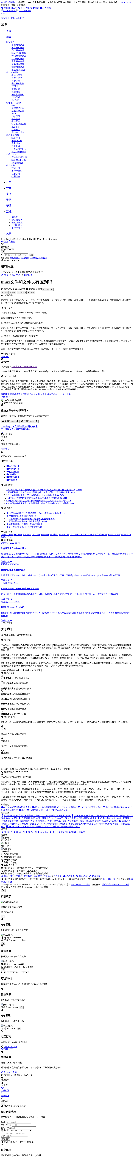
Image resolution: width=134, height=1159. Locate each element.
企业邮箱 (16, 143)
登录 (30, 8)
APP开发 (34, 258)
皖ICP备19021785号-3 (80, 884)
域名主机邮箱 (12, 135)
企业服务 (10, 165)
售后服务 (57, 876)
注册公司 (16, 174)
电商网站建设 (18, 61)
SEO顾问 (16, 116)
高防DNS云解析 (19, 152)
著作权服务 (17, 171)
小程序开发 (15, 258)
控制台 (7, 8)
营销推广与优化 (13, 103)
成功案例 (68, 832)
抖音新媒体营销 (19, 124)
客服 (22, 8)
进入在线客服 (10, 1072)
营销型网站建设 (19, 56)
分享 (32, 292)
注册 (37, 8)
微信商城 (16, 92)
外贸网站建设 (18, 48)
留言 (3, 1136)
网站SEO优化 (7, 534)
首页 (8, 30)
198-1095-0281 (125, 2)
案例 (8, 193)
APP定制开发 (18, 94)
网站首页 (8, 876)
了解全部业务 (7, 397)
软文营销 (16, 118)
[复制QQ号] (19, 1028)
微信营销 (16, 121)
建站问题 (28, 275)
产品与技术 (11, 154)
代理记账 (16, 176)
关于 (8, 233)
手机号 (4, 1125)
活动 (9, 211)
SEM (14, 113)
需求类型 (5, 1130)
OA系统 (15, 100)
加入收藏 (46, 8)
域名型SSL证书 (19, 160)
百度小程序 (17, 78)
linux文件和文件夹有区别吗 (24, 366)
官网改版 (27, 534)
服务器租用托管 (19, 149)
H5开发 (15, 86)
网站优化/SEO (18, 108)
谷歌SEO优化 (18, 111)
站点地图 (96, 876)
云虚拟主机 (17, 141)
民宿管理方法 (114, 534)
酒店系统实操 (100, 534)
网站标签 (83, 876)
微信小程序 (17, 75)
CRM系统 (16, 97)
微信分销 (16, 89)
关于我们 (18, 876)
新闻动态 (80, 832)
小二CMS (36, 534)
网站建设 (10, 42)
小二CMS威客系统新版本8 (82, 534)
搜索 (31, 255)
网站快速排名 (18, 132)
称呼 (3, 1122)
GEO (14, 105)
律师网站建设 (18, 67)
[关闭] (3, 969)
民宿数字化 (64, 534)
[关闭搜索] (3, 252)
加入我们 (38, 876)
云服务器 (16, 146)
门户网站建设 (18, 59)
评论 (23, 292)
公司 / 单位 (6, 1128)
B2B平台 (16, 127)
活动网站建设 (18, 64)
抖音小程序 (17, 81)
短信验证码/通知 (19, 157)
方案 (8, 188)
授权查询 (70, 876)
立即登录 (5, 449)
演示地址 (47, 876)
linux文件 (5, 356)
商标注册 (16, 168)
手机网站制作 (18, 83)
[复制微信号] (21, 1007)
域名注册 (16, 138)
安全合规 (45, 534)
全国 (9, 2)
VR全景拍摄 (17, 163)
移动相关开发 (12, 72)
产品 (8, 182)
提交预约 (5, 1139)
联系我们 (28, 876)
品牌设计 (42, 258)
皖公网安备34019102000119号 (115, 884)
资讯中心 (16, 275)
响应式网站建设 (19, 53)
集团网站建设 (18, 45)
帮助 (8, 205)
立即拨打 (8, 1049)
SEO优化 (18, 534)
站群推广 (16, 129)
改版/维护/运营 (18, 70)
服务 (9, 36)
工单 (15, 8)
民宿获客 (54, 534)
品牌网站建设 (18, 50)
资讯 (8, 199)
